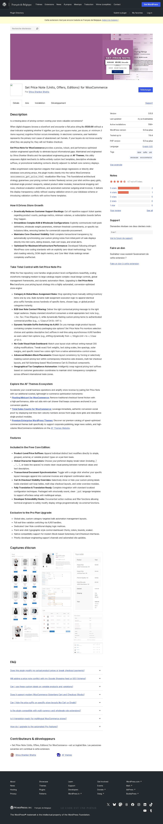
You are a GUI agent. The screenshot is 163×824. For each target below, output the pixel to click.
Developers (73, 790)
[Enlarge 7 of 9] (99, 555)
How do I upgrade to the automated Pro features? (34, 726)
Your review (115, 210)
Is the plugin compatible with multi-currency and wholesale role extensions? (45, 710)
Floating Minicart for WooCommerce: (30, 397)
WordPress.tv (75, 794)
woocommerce (146, 157)
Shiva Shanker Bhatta (39, 92)
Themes (42, 786)
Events (100, 786)
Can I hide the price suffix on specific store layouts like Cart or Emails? (43, 702)
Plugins (42, 790)
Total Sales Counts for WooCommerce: (32, 409)
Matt (129, 786)
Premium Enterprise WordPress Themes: (32, 420)
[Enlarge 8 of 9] (99, 617)
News (12, 786)
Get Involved (102, 782)
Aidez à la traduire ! (110, 20)
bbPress (130, 790)
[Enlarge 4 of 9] (68, 575)
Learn (70, 782)
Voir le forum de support (121, 238)
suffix (145, 152)
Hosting (13, 790)
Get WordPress (151, 4)
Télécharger (145, 90)
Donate (101, 790)
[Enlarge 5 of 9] (68, 591)
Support (149, 103)
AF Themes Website (60, 428)
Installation (40, 103)
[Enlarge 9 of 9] (99, 645)
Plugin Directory (17, 13)
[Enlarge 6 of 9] (68, 612)
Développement (58, 103)
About (12, 782)
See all (150, 210)
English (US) (148, 146)
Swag (100, 794)
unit (150, 152)
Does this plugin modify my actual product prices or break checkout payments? (47, 670)
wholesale (134, 157)
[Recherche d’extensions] (37, 28)
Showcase (43, 782)
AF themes (67, 755)
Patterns (42, 794)
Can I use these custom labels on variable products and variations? (41, 686)
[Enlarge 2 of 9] (36, 627)
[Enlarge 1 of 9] (36, 555)
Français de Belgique (43, 808)
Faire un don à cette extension (124, 263)
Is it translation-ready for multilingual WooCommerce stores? (38, 718)
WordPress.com (134, 782)
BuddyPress (132, 794)
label (139, 152)
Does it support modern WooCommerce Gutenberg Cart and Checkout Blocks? (47, 694)
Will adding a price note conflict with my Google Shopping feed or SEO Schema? (48, 678)
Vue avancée (116, 164)
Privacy (13, 794)
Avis (27, 103)
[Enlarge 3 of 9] (68, 555)
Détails (16, 103)
